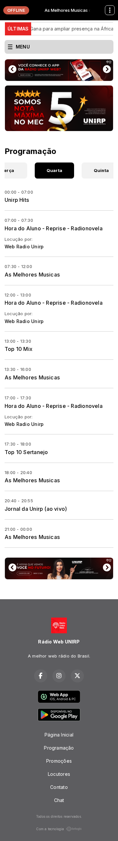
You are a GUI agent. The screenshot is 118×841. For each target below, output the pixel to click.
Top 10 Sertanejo (26, 452)
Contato (59, 787)
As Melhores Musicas (32, 274)
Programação (59, 748)
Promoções (59, 761)
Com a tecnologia (50, 829)
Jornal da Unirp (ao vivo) (36, 509)
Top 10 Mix (18, 349)
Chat (59, 800)
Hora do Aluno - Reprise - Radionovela (54, 228)
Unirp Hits (17, 200)
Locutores (59, 774)
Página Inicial (59, 734)
